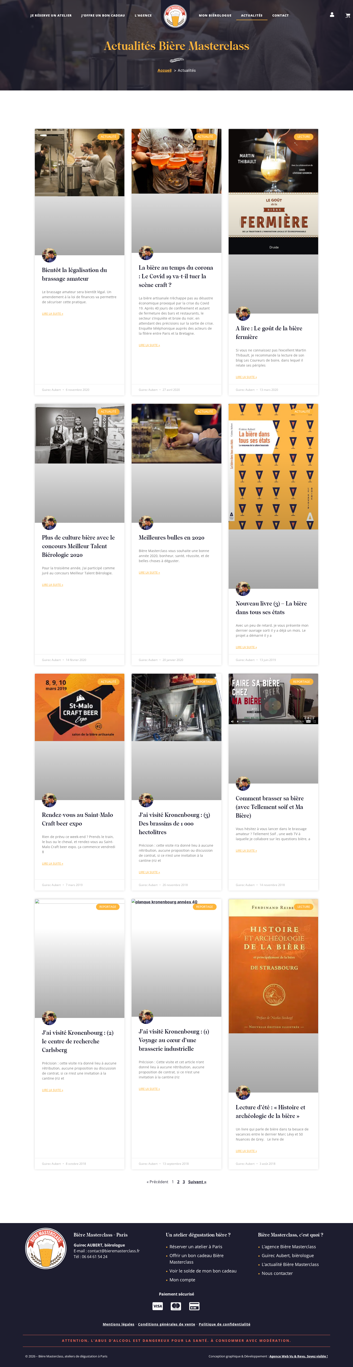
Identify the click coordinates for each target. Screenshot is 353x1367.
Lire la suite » (52, 314)
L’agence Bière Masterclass (289, 1246)
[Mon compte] (332, 14)
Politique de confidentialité (224, 1324)
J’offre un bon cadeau (103, 15)
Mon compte (182, 1280)
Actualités (252, 15)
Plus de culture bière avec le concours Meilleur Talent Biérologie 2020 (78, 546)
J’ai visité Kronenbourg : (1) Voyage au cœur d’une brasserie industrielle (174, 1040)
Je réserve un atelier (51, 15)
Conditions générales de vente (166, 1324)
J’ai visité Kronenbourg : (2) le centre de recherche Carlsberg (77, 1041)
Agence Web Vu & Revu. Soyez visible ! (298, 1356)
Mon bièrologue (215, 15)
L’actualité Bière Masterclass (290, 1264)
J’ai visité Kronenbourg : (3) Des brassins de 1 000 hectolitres (174, 823)
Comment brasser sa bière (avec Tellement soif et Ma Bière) (270, 807)
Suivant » (197, 1181)
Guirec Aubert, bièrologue (288, 1255)
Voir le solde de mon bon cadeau (203, 1271)
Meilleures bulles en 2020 (171, 537)
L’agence (143, 15)
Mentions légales (118, 1324)
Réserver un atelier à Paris (196, 1246)
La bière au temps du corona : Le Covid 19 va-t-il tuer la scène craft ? (176, 276)
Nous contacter (277, 1273)
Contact (280, 15)
